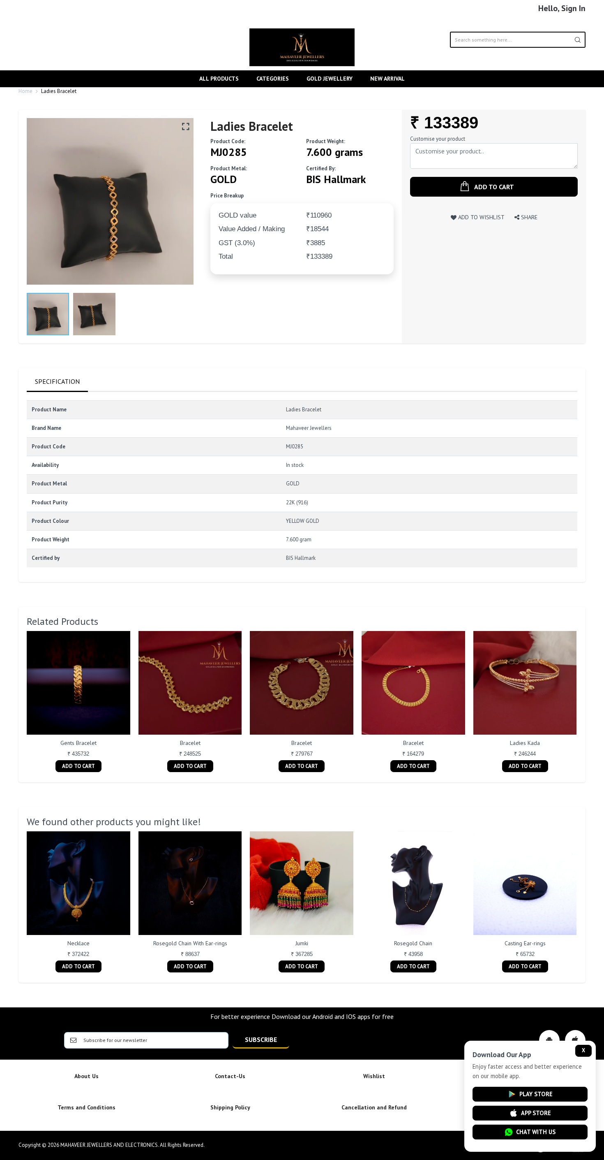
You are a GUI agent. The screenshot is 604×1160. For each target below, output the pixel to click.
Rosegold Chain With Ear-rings (190, 943)
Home (25, 91)
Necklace (78, 943)
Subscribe (261, 1039)
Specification (57, 381)
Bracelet (190, 743)
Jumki (301, 943)
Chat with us (536, 1132)
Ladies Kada (525, 743)
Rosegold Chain (413, 943)
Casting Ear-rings (525, 943)
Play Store (536, 1094)
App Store (536, 1113)
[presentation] (18, 702)
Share (528, 217)
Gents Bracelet (78, 743)
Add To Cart (78, 766)
